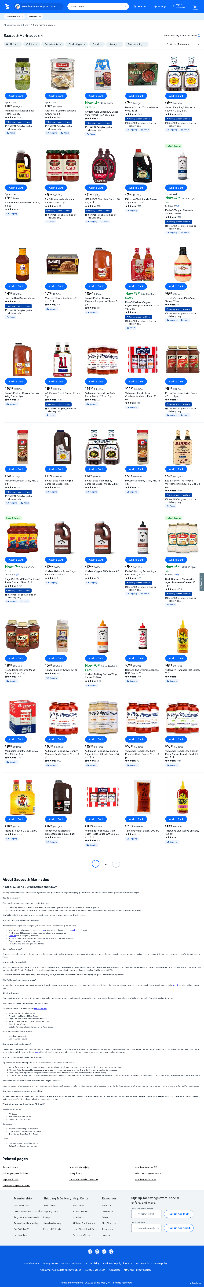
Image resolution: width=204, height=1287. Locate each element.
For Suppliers (20, 1234)
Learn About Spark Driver (85, 1229)
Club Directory (109, 1223)
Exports (106, 1234)
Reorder (142, 6)
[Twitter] (104, 1251)
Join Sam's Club (21, 1205)
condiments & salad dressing (83, 1179)
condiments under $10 (146, 1167)
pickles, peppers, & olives (15, 1173)
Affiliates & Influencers (84, 1223)
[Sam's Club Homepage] (7, 6)
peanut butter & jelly (79, 1167)
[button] (179, 6)
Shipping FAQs (50, 1211)
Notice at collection (72, 1263)
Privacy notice (50, 1263)
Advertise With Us (81, 1234)
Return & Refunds (52, 1229)
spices (37, 1052)
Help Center (78, 1205)
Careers (106, 1217)
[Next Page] (116, 864)
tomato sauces (40, 1008)
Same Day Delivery (52, 1223)
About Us (106, 1205)
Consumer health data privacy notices (60, 1270)
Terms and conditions (71, 1282)
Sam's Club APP (21, 1229)
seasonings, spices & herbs (16, 1185)
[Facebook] (90, 1251)
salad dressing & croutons (148, 1173)
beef (79, 930)
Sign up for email (179, 1228)
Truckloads (107, 1229)
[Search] (124, 6)
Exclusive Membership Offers (28, 1211)
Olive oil (12, 935)
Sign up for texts (178, 1214)
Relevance (183, 44)
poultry (42, 930)
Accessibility (92, 1263)
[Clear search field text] (117, 6)
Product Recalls (80, 1211)
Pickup (46, 1217)
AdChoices (114, 1270)
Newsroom (107, 1211)
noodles (176, 985)
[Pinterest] (111, 1251)
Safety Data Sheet (95, 1270)
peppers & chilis (10, 1179)
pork (73, 930)
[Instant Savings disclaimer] (177, 206)
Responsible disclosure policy (152, 1263)
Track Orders (49, 1205)
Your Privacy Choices (141, 1270)
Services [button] (33, 16)
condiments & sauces (145, 1179)
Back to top (196, 1283)
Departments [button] (13, 16)
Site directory (31, 1263)
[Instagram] (97, 1251)
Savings (162, 6)
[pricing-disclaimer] (199, 35)
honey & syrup (76, 1173)
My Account (78, 1217)
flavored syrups (10, 1167)
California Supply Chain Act (117, 1263)
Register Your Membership (27, 1217)
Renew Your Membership (26, 1223)
